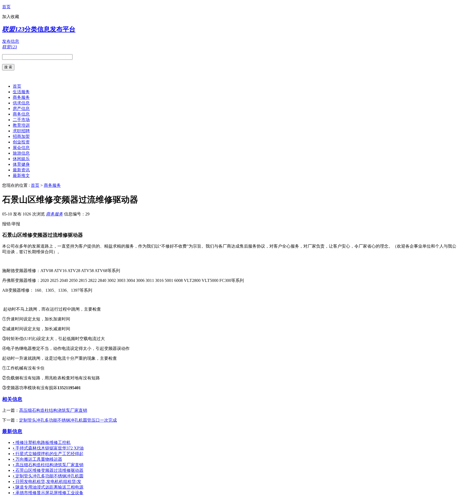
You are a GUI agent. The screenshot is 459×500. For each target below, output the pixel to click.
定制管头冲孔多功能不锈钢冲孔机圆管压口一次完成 (68, 420)
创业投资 (21, 142)
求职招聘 (21, 131)
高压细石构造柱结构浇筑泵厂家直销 (53, 410)
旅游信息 (21, 153)
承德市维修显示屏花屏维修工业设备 (48, 492)
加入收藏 (10, 16)
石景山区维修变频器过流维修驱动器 (48, 470)
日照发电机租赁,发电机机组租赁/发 (47, 481)
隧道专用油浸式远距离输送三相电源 (48, 487)
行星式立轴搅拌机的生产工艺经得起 (48, 453)
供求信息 (21, 103)
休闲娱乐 (21, 158)
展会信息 (21, 147)
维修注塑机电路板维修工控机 (42, 442)
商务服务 (21, 97)
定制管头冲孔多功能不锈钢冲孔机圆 (48, 476)
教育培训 (21, 125)
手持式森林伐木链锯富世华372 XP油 (48, 448)
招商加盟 (21, 136)
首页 (6, 7)
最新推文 (21, 175)
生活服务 (21, 92)
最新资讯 (21, 170)
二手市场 (21, 119)
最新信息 (12, 431)
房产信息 (21, 108)
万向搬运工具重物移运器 (37, 459)
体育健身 (21, 164)
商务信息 (21, 114)
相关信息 (12, 399)
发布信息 (10, 41)
